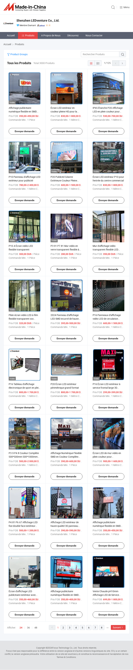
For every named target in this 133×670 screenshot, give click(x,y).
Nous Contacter (94, 35)
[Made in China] (25, 7)
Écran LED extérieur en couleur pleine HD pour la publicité (64, 111)
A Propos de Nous (50, 35)
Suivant (117, 627)
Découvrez (73, 35)
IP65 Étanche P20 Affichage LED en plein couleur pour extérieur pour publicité (108, 111)
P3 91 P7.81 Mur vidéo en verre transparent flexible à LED (65, 249)
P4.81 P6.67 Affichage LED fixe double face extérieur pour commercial (23, 526)
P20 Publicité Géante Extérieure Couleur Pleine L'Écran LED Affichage (64, 180)
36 (28, 627)
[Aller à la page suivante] (122, 63)
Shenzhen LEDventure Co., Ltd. (37, 20)
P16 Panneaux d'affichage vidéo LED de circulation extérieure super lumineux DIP (108, 318)
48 (35, 627)
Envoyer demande (24, 131)
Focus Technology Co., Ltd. (64, 647)
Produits (29, 35)
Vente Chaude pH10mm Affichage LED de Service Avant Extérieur (106, 595)
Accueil (11, 35)
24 (21, 627)
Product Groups (19, 54)
